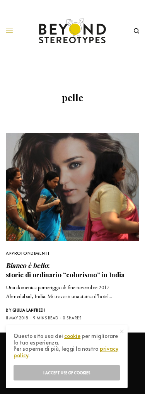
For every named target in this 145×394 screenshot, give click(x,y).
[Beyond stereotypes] (72, 31)
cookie (72, 335)
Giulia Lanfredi (28, 310)
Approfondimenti (27, 253)
